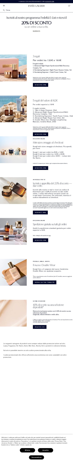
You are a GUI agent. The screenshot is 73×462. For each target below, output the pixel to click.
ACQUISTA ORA (40, 85)
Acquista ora (40, 327)
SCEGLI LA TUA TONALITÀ (45, 282)
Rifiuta (27, 450)
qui (50, 235)
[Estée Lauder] (36, 6)
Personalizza (37, 457)
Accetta (45, 450)
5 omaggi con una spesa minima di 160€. (36, 1)
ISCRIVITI (36, 31)
